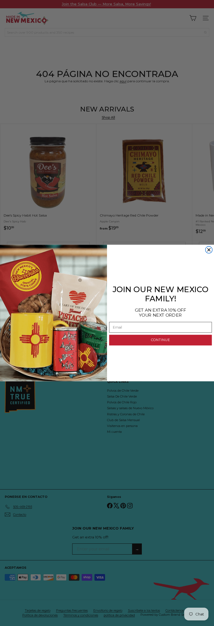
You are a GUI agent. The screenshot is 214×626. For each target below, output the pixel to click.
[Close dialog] (208, 249)
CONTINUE (160, 340)
